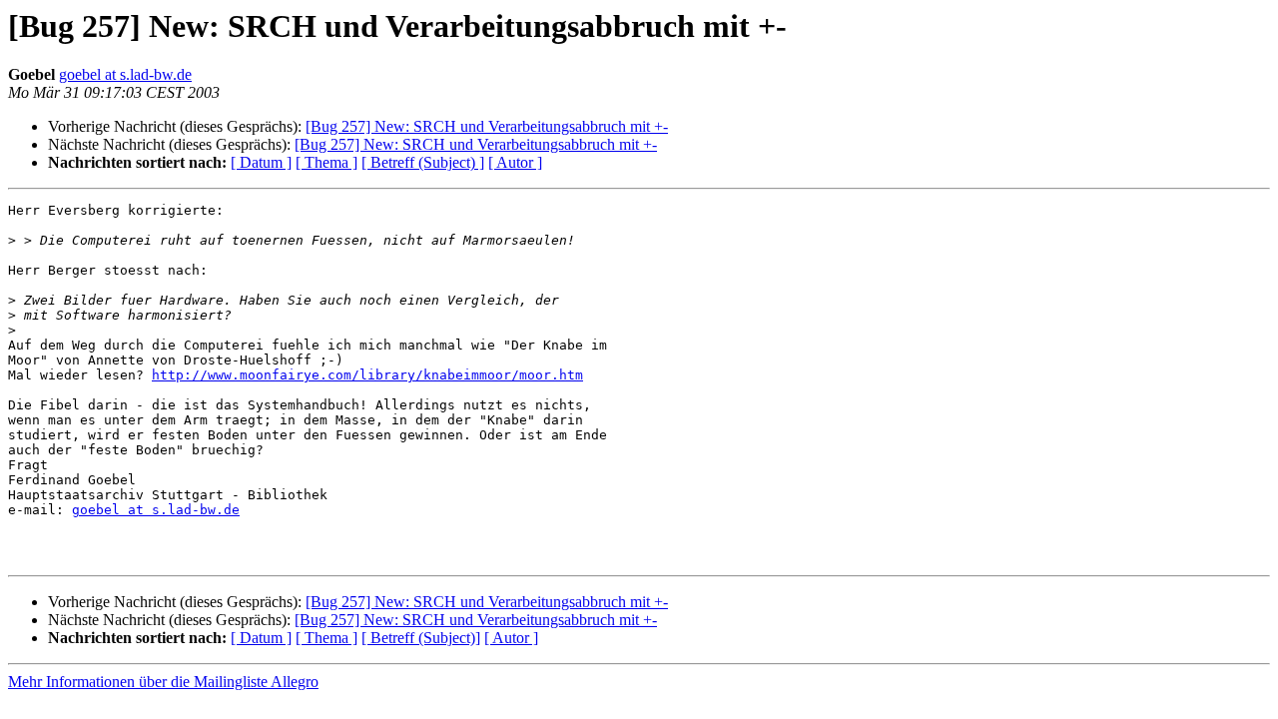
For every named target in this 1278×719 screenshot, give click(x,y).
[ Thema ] (326, 162)
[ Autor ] (515, 162)
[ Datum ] (261, 162)
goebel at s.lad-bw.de (125, 74)
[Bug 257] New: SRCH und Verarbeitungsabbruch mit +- (487, 126)
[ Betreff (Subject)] (420, 637)
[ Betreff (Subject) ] (422, 162)
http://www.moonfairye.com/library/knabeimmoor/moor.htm (367, 374)
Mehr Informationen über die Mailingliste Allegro (163, 681)
